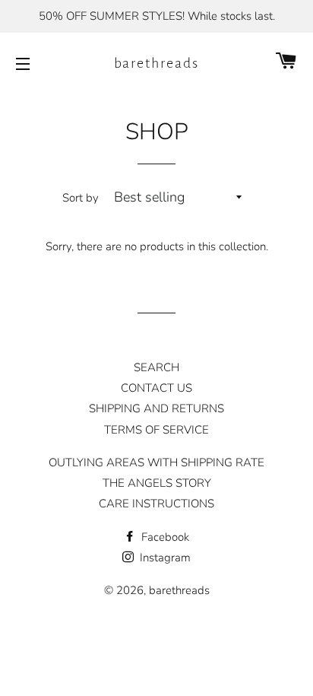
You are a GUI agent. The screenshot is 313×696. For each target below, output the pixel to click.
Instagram (164, 557)
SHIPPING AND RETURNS (156, 408)
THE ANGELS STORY (157, 483)
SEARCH (156, 367)
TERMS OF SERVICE (156, 429)
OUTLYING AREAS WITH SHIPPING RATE (156, 462)
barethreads (157, 63)
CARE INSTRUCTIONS (156, 503)
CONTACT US (156, 388)
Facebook (163, 537)
